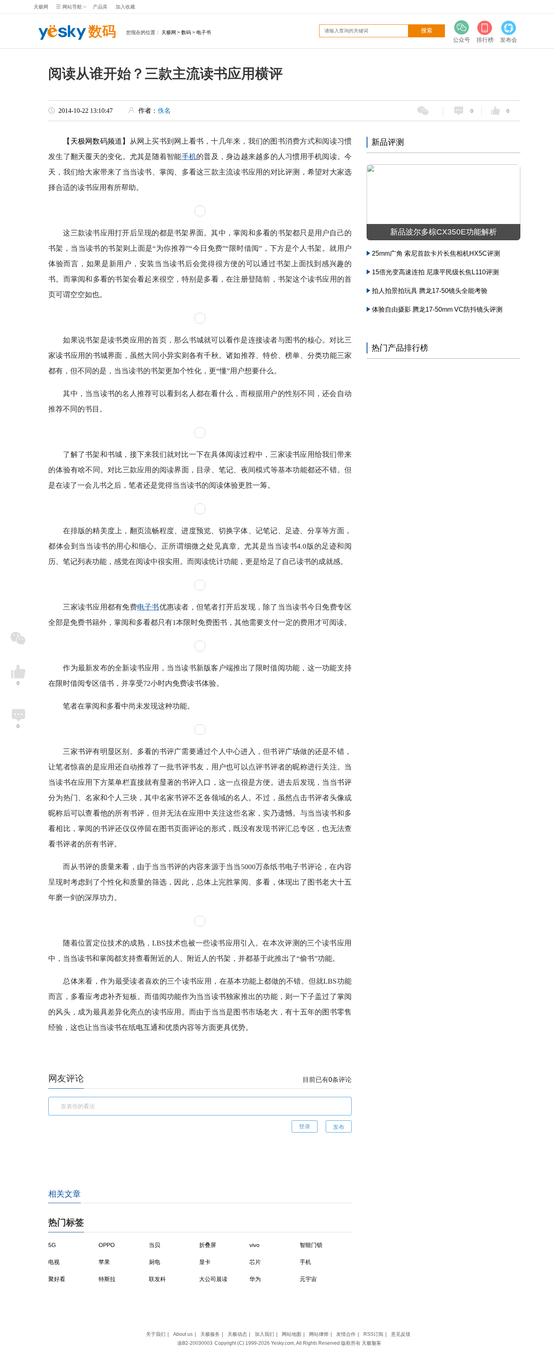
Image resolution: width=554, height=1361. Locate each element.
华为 (255, 1279)
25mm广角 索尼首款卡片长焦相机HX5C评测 (436, 253)
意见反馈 (400, 1334)
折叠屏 (207, 1245)
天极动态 (237, 1334)
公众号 (461, 40)
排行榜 (485, 40)
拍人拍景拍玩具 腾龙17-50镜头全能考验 (429, 290)
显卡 (204, 1262)
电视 (54, 1262)
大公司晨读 (213, 1279)
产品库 (100, 7)
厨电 (154, 1262)
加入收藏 (125, 7)
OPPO (107, 1245)
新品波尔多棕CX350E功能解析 (443, 232)
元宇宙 (308, 1279)
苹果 (104, 1262)
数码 (102, 31)
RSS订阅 (373, 1334)
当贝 (154, 1245)
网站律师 (319, 1334)
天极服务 (210, 1334)
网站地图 (291, 1334)
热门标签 (66, 1222)
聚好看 (56, 1279)
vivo (254, 1245)
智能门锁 (311, 1245)
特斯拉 (107, 1279)
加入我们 (264, 1334)
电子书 (203, 32)
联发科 (157, 1279)
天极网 (41, 7)
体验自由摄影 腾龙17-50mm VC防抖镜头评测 (437, 309)
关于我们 (155, 1334)
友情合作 (346, 1334)
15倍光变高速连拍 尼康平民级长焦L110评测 (435, 272)
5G (52, 1245)
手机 (189, 157)
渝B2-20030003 (195, 1343)
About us (183, 1334)
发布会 (508, 40)
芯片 (255, 1262)
